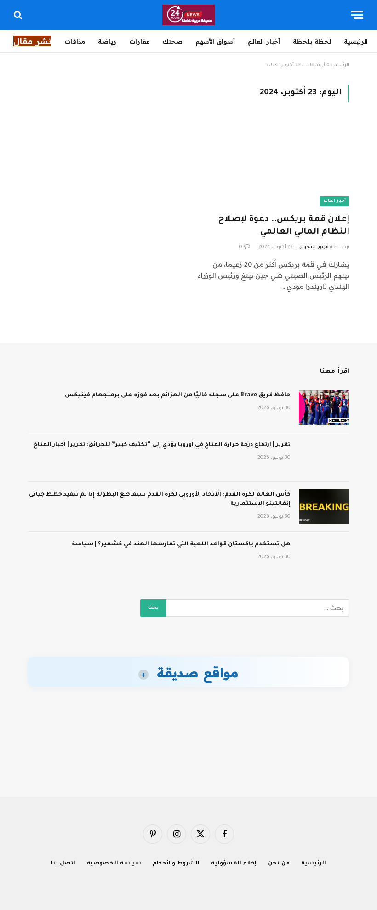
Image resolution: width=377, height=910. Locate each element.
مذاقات (74, 41)
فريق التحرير (314, 247)
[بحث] (19, 15)
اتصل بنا (63, 864)
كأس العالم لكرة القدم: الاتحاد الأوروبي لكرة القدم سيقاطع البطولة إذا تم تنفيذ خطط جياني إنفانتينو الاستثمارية (160, 499)
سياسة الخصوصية (114, 864)
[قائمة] (357, 15)
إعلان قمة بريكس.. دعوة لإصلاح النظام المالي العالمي (283, 226)
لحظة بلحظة (312, 41)
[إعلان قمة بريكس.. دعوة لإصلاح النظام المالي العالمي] (273, 163)
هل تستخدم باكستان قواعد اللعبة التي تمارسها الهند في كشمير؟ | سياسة (181, 544)
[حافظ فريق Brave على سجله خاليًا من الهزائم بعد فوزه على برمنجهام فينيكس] (324, 407)
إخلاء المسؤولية (234, 864)
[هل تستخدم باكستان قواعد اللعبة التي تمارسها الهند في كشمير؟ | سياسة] (324, 556)
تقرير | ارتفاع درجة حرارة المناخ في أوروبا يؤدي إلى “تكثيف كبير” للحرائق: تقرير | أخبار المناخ (162, 445)
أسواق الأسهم (215, 41)
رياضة (107, 41)
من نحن (279, 864)
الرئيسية (356, 41)
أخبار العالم (264, 41)
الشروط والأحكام (176, 864)
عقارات (139, 41)
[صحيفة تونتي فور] (188, 15)
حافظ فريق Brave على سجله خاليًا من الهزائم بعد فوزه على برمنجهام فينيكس (178, 395)
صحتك (172, 41)
